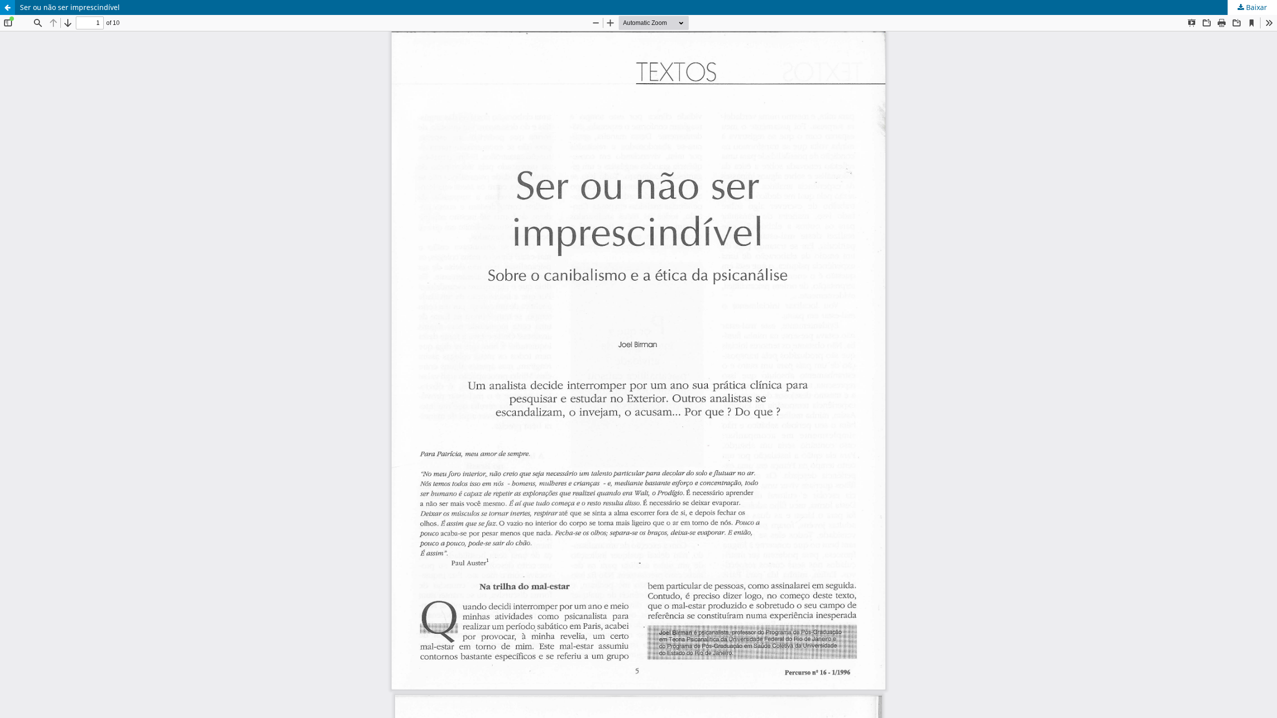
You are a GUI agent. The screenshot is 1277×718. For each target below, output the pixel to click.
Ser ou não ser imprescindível (70, 7)
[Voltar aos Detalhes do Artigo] (7, 7)
